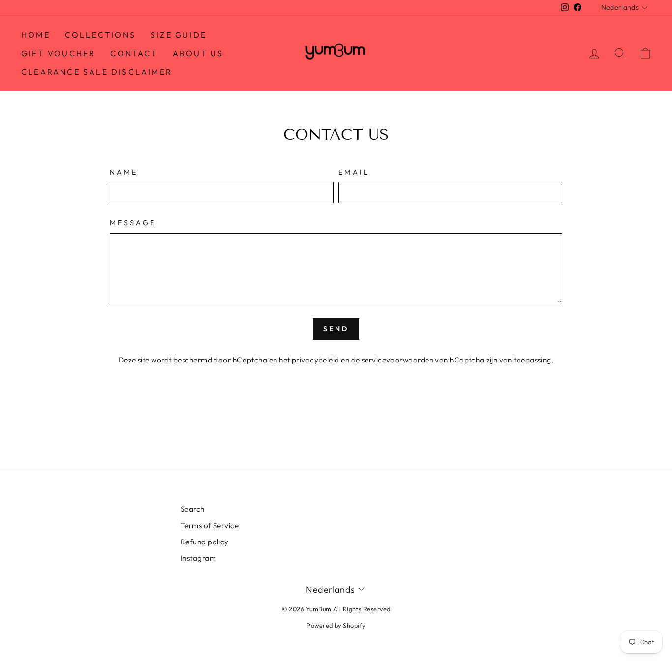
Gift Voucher (58, 53)
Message (133, 222)
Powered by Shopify (335, 625)
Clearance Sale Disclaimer (96, 72)
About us (198, 53)
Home (35, 35)
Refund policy (205, 541)
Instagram (198, 558)
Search (193, 508)
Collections (100, 35)
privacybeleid (315, 359)
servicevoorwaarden (397, 359)
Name (124, 172)
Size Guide (179, 35)
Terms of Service (210, 525)
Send (336, 328)
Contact (133, 53)
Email (354, 172)
